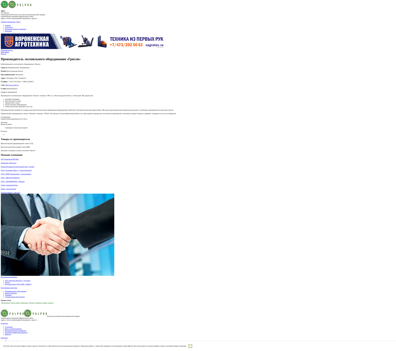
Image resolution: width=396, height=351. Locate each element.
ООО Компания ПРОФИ (9, 159)
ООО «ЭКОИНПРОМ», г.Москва (13, 181)
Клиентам (4, 323)
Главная (8, 25)
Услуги (3, 54)
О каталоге (9, 27)
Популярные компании (9, 277)
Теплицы (31, 303)
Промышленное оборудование (15, 291)
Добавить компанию (8, 22)
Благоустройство (11, 293)
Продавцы (5, 52)
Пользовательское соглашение (15, 29)
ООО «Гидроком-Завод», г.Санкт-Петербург (16, 170)
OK (190, 346)
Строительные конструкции (15, 297)
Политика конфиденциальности (16, 332)
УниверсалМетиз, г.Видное (10, 193)
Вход (18, 22)
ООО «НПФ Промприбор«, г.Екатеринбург (16, 174)
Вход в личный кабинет (13, 329)
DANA (7, 282)
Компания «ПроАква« (8, 163)
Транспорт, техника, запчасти (44, 303)
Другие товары (15, 303)
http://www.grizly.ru (12, 85)
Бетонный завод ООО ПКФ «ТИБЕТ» (18, 284)
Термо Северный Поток (9, 185)
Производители (7, 50)
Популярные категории (9, 288)
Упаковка (8, 295)
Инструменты (5, 303)
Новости (8, 334)
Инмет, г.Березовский (8, 189)
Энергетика (24, 303)
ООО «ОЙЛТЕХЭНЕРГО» (10, 178)
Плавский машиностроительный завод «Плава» (18, 167)
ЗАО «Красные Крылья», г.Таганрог (17, 280)
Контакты (8, 31)
